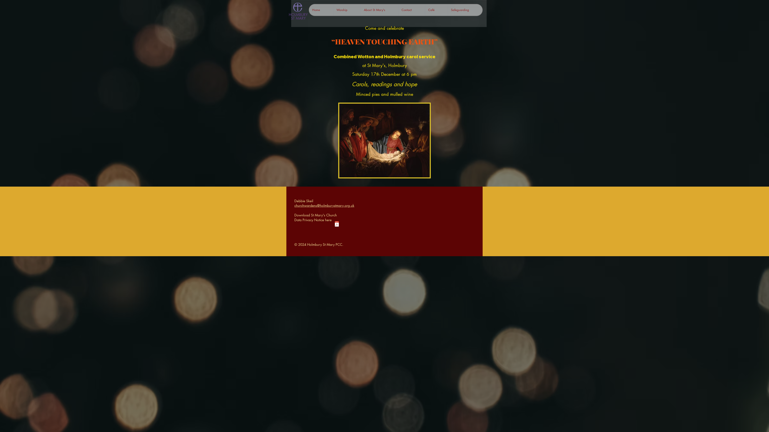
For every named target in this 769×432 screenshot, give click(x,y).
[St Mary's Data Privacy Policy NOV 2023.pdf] (336, 224)
